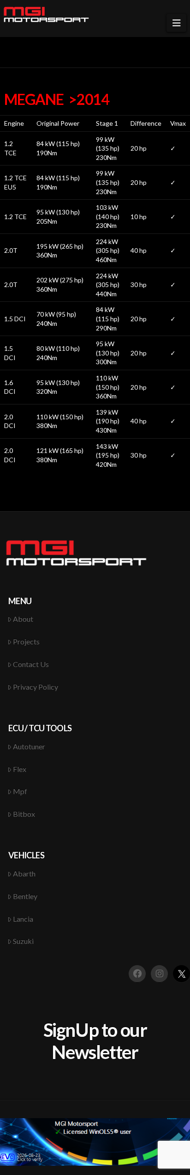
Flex (19, 769)
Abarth (24, 873)
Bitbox (24, 813)
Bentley (25, 896)
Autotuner (29, 746)
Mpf (20, 791)
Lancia (23, 918)
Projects (26, 641)
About (23, 618)
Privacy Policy (35, 686)
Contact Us (31, 664)
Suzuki (23, 940)
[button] (176, 23)
